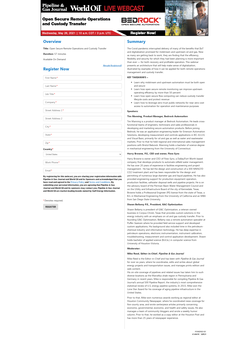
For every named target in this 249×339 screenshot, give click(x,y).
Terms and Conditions (99, 182)
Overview (52, 41)
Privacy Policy (78, 182)
